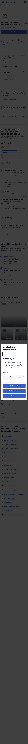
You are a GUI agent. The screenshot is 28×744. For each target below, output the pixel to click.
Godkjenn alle (14, 386)
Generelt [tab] (6, 354)
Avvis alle (14, 396)
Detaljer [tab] (14, 354)
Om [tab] (22, 354)
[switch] (19, 377)
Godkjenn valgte (14, 391)
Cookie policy (5, 372)
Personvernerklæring (7, 369)
